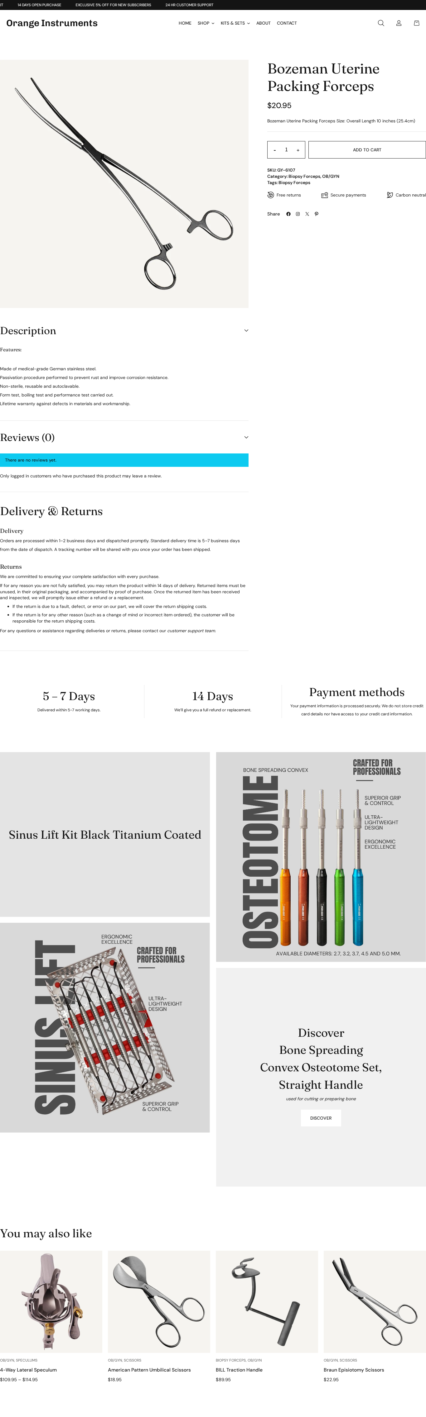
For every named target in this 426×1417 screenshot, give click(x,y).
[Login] (399, 23)
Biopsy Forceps (304, 176)
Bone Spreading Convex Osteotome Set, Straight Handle (321, 1067)
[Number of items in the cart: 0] (417, 23)
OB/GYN (330, 176)
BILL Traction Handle (239, 1370)
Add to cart (367, 150)
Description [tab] (28, 330)
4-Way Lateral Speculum (28, 1370)
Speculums (26, 1360)
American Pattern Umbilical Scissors (149, 1370)
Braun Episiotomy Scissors (354, 1370)
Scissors (132, 1360)
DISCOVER (321, 1118)
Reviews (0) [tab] (27, 437)
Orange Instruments (52, 22)
